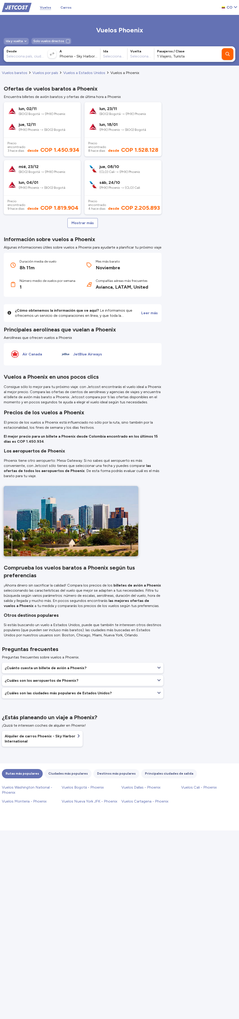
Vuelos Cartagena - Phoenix (145, 801)
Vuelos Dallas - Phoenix (141, 787)
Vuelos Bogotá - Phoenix (83, 787)
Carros (65, 8)
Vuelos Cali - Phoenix (199, 787)
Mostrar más (82, 223)
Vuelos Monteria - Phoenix (24, 801)
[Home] (17, 7)
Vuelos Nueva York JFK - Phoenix (89, 801)
